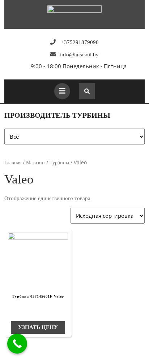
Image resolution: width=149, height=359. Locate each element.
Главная (12, 162)
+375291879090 (80, 42)
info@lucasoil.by (79, 54)
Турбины (59, 162)
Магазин (35, 162)
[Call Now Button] (17, 344)
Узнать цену (38, 327)
